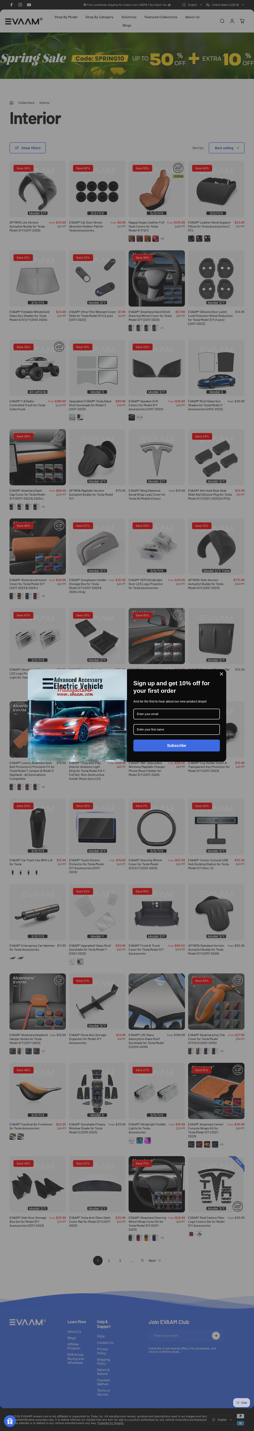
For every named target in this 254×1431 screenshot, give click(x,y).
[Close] (221, 674)
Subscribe (176, 745)
